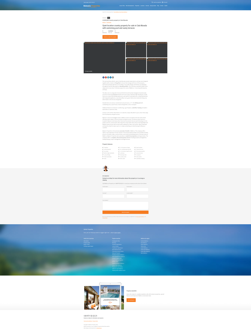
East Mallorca (116, 12)
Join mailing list (131, 300)
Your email (104, 193)
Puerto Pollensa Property (117, 260)
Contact (161, 5)
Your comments (105, 200)
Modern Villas (115, 261)
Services (147, 5)
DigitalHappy (99, 328)
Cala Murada (109, 22)
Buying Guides (153, 5)
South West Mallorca (145, 251)
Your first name (105, 186)
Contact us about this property (110, 37)
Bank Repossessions (116, 249)
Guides (165, 5)
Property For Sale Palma (117, 266)
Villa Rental (86, 241)
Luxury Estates (115, 246)
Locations (142, 5)
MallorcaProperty (92, 6)
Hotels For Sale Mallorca (117, 268)
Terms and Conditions (140, 216)
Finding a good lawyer (88, 246)
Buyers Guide (87, 244)
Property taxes (87, 242)
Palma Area (143, 246)
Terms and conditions (88, 321)
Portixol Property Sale (117, 258)
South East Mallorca (123, 12)
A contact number (129, 193)
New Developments (130, 5)
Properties (137, 5)
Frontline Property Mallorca (118, 254)
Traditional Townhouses (117, 248)
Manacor (104, 22)
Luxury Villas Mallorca (117, 265)
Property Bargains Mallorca (118, 263)
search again (117, 232)
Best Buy (114, 242)
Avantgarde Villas (116, 241)
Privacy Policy (104, 217)
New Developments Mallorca (118, 256)
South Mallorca (144, 248)
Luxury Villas (122, 5)
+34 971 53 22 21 (92, 2)
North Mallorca (144, 244)
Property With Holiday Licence (118, 270)
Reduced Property (116, 253)
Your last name (129, 186)
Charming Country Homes (118, 251)
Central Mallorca (144, 241)
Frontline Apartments (117, 244)
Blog (158, 5)
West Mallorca (144, 253)
